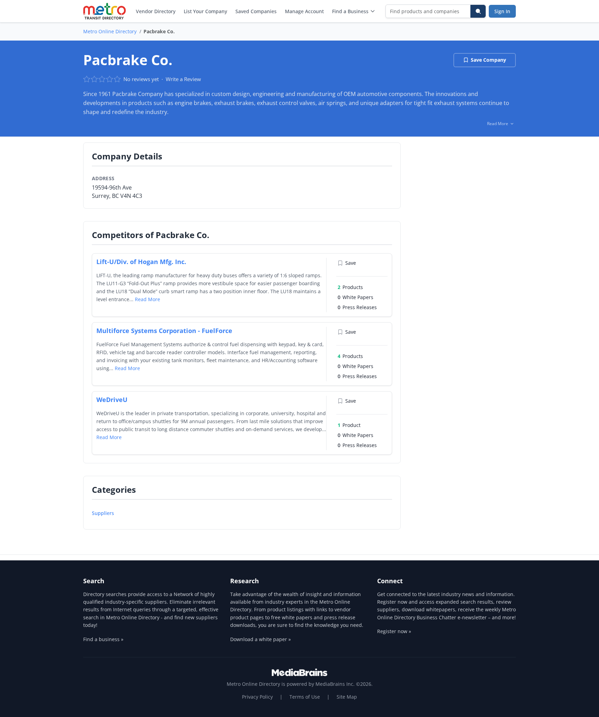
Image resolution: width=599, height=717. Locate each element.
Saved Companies (256, 11)
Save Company (488, 59)
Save (350, 263)
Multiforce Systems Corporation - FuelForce (164, 330)
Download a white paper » (260, 639)
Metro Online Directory (110, 31)
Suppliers (103, 513)
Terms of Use (304, 696)
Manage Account (304, 11)
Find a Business (350, 11)
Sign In (502, 11)
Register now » (394, 631)
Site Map (347, 696)
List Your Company (205, 11)
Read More (147, 299)
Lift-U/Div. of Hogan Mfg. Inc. (141, 261)
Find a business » (103, 639)
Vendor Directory (155, 11)
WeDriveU (112, 399)
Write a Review (183, 79)
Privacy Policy (257, 696)
